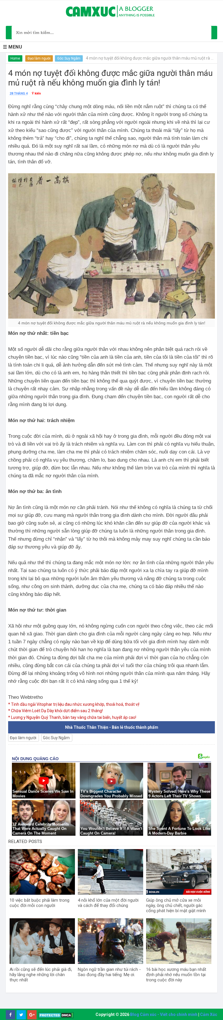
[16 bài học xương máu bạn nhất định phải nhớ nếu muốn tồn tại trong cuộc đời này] (178, 941)
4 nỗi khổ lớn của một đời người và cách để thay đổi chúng (108, 903)
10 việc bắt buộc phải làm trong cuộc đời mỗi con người (39, 903)
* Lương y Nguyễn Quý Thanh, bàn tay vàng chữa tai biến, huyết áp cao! (72, 717)
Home (15, 58)
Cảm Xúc (208, 1014)
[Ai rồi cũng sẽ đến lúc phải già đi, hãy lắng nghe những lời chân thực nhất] (42, 941)
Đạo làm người (39, 58)
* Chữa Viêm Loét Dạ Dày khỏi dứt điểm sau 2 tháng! (55, 710)
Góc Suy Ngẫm (68, 58)
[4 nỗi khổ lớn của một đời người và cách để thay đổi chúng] (110, 872)
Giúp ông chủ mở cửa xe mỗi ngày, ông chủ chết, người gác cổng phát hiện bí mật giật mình (176, 905)
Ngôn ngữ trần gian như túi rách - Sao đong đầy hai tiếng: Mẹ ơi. (109, 972)
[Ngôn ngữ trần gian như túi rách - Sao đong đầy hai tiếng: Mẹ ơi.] (110, 941)
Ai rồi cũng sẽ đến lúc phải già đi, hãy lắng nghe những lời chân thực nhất (41, 975)
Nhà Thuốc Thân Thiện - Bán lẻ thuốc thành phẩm (111, 727)
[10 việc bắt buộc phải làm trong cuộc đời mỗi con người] (42, 872)
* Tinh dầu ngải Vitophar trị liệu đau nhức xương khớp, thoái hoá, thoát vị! (73, 704)
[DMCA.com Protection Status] (56, 1015)
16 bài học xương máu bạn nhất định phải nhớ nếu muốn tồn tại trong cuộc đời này (176, 975)
